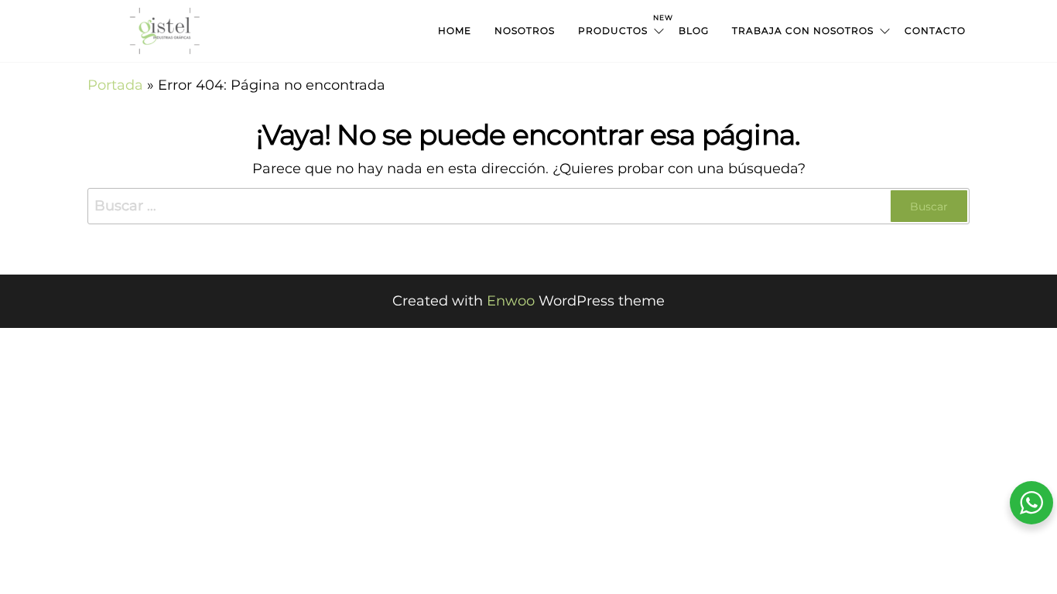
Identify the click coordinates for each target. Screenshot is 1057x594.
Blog (694, 30)
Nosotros (524, 30)
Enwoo (511, 300)
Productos (622, 24)
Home (454, 30)
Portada (115, 85)
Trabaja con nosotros (803, 30)
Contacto (935, 30)
